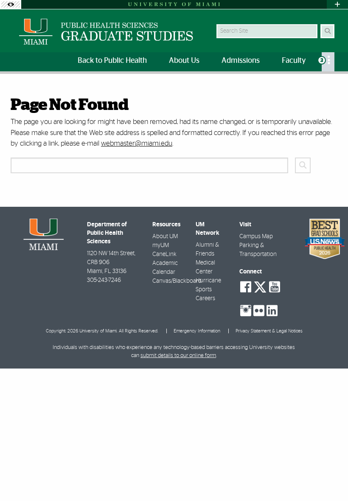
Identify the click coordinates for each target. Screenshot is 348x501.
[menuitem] (328, 61)
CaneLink (164, 254)
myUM (160, 245)
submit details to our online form (178, 355)
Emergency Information (197, 331)
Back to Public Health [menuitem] (112, 61)
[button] (329, 477)
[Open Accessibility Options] (10, 4)
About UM (165, 236)
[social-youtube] (274, 287)
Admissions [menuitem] (241, 61)
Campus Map (256, 236)
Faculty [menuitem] (294, 61)
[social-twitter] (260, 286)
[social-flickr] (258, 310)
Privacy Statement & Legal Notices (269, 331)
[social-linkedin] (272, 310)
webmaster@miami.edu (136, 143)
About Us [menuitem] (184, 61)
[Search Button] (327, 31)
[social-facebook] (245, 287)
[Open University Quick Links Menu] (337, 4)
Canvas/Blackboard (177, 281)
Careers (205, 298)
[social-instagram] (245, 310)
